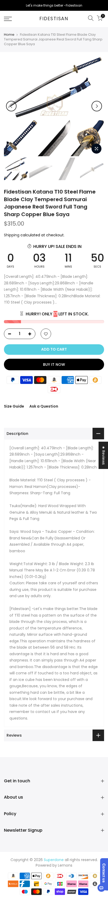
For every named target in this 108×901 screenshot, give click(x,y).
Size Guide (14, 406)
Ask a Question (43, 406)
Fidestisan (54, 19)
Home (9, 34)
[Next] (96, 106)
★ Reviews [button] (103, 455)
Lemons (65, 865)
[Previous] (11, 106)
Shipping (11, 235)
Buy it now (54, 364)
